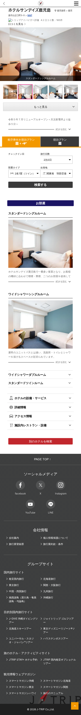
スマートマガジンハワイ (22, 693)
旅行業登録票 (16, 544)
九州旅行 (48, 591)
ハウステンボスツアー (55, 638)
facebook (20, 493)
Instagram (60, 493)
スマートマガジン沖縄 (21, 680)
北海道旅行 (49, 578)
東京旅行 (14, 585)
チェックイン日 (16, 153)
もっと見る (40, 106)
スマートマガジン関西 (55, 686)
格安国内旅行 (16, 578)
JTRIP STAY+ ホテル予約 (23, 659)
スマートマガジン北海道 (57, 680)
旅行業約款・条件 (53, 544)
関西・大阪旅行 (52, 585)
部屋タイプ (14, 167)
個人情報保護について (55, 537)
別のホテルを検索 (40, 441)
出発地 (43, 167)
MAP (29, 15)
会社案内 (14, 537)
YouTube (30, 512)
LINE (50, 512)
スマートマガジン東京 (21, 686)
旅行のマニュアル (53, 693)
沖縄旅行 (48, 597)
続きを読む (61, 129)
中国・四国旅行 (17, 591)
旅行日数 (45, 153)
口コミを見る (15, 23)
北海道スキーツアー (20, 628)
